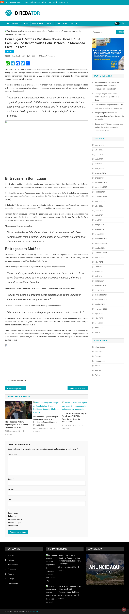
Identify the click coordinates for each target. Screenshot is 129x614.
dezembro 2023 (101, 295)
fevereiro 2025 (100, 229)
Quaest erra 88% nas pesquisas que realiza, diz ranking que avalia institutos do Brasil (109, 127)
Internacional (37, 23)
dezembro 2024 (101, 239)
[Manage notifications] (124, 609)
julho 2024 (99, 262)
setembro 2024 (101, 253)
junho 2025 (99, 211)
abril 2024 (98, 276)
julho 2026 (99, 150)
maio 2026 (99, 159)
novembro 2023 (101, 300)
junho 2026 (99, 154)
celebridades (100, 347)
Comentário (13, 455)
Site (9, 500)
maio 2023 (99, 328)
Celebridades (62, 23)
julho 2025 (99, 206)
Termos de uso (63, 2)
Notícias (15, 23)
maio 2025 (99, 215)
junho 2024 (99, 267)
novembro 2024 (101, 243)
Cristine (61, 570)
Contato (52, 2)
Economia (99, 352)
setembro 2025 (101, 197)
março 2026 (99, 168)
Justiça (50, 23)
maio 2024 (99, 272)
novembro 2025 (101, 187)
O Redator (33, 56)
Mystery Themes (35, 611)
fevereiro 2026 (100, 173)
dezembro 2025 (101, 183)
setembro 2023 (101, 309)
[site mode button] (117, 23)
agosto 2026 (100, 145)
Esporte (74, 23)
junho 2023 (99, 323)
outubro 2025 (100, 192)
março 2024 (99, 281)
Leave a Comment (48, 56)
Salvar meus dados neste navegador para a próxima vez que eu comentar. (15, 519)
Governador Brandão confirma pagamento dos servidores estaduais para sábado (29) (107, 85)
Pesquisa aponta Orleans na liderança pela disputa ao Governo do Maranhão (109, 116)
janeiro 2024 (99, 290)
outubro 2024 (100, 248)
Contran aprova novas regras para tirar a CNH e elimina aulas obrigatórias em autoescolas (74, 417)
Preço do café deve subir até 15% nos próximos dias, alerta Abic (79, 389)
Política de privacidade (38, 2)
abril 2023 (98, 332)
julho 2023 (99, 318)
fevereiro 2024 (100, 286)
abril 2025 (98, 220)
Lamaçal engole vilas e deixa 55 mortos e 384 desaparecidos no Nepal (107, 97)
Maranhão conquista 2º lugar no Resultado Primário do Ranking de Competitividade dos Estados (45, 421)
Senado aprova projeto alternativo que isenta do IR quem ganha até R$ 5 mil (17, 389)
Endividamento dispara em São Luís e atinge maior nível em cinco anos (109, 106)
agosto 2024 (100, 257)
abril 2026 (98, 164)
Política (25, 23)
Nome (11, 479)
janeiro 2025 (99, 234)
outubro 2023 (100, 304)
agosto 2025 (100, 201)
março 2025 (99, 225)
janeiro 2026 (99, 178)
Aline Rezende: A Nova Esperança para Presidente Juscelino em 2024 (16, 424)
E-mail (11, 489)
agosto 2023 (100, 314)
